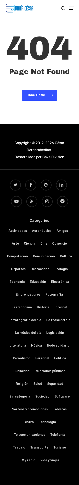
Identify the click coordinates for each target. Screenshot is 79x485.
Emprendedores (28, 294)
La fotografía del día (25, 320)
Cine (43, 243)
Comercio (59, 243)
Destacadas (40, 269)
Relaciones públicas (50, 371)
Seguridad (55, 384)
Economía (17, 282)
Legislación (55, 333)
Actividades (18, 231)
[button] (71, 8)
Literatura (17, 345)
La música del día (28, 333)
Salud (37, 384)
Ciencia (29, 243)
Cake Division (52, 157)
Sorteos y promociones (30, 409)
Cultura (66, 256)
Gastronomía (21, 307)
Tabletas (60, 409)
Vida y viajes (49, 460)
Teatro (28, 422)
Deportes (18, 269)
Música (36, 345)
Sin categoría (19, 396)
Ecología (61, 269)
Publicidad (21, 371)
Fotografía (54, 294)
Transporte (39, 447)
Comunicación (44, 256)
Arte (15, 243)
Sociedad (42, 396)
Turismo (59, 447)
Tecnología (47, 422)
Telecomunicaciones (29, 435)
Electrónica (60, 282)
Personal (42, 358)
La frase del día (58, 320)
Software (62, 396)
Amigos (62, 231)
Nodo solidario (58, 345)
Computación (17, 256)
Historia (43, 307)
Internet (61, 307)
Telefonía (57, 435)
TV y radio (27, 460)
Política (60, 358)
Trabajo (19, 447)
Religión (22, 384)
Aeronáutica (42, 231)
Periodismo (21, 358)
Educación (38, 282)
